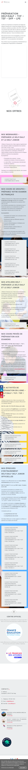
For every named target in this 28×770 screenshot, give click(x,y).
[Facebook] (10, 758)
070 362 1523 (12, 699)
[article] (14, 217)
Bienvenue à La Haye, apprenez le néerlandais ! (14, 726)
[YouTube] (17, 758)
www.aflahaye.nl (11, 703)
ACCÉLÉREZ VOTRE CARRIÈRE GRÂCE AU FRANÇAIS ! (16, 713)
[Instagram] (15, 758)
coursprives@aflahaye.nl (19, 369)
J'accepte (22, 767)
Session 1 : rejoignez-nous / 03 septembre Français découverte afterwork (16, 720)
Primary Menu (25, 2)
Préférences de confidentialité (7, 767)
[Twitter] (14, 758)
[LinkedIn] (12, 758)
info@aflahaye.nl (10, 701)
